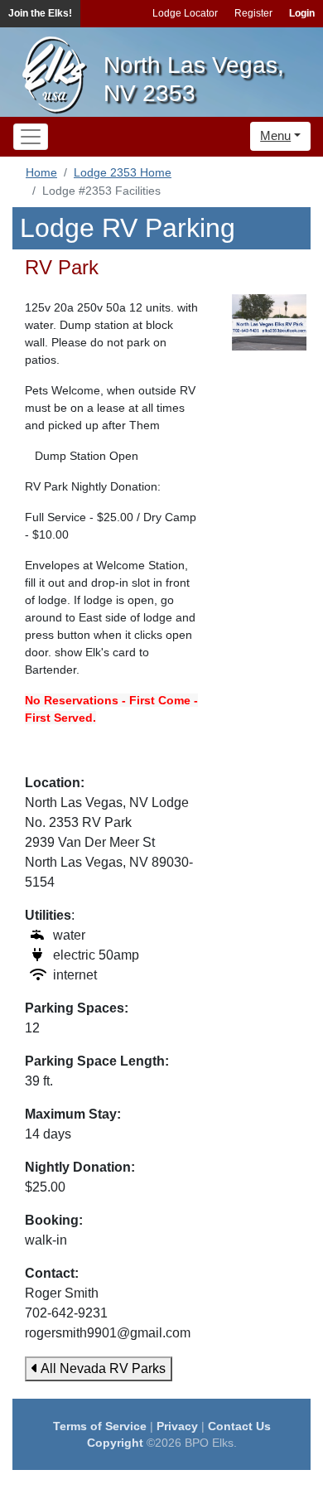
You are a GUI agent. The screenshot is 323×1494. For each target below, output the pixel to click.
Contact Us (239, 1426)
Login (302, 13)
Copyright (115, 1442)
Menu (275, 135)
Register (253, 13)
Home (41, 172)
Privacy (177, 1426)
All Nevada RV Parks (102, 1368)
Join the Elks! (40, 13)
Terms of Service (100, 1426)
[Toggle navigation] (30, 136)
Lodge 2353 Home (122, 172)
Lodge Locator (185, 13)
